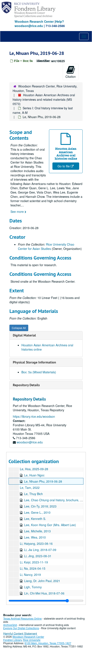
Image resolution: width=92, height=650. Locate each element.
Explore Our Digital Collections (21, 628)
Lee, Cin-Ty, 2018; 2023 (40, 506)
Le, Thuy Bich (33, 494)
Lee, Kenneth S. (35, 518)
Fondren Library (12, 640)
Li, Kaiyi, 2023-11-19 (34, 562)
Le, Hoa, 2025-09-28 (34, 469)
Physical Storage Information (34, 362)
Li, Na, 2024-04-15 (32, 568)
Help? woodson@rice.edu (39, 23)
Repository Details (26, 385)
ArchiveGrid (10, 625)
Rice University (31, 640)
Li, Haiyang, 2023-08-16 (36, 543)
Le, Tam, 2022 (30, 487)
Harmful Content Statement (20, 633)
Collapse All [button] (19, 328)
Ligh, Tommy (33, 587)
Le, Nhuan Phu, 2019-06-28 (43, 481)
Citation (70, 76)
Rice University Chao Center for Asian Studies (46, 246)
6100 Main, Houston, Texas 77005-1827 (48, 643)
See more (17, 211)
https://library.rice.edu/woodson (34, 416)
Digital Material (24, 335)
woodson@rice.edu (30, 442)
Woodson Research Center (34, 21)
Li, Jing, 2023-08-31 (37, 556)
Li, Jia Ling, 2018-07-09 (40, 550)
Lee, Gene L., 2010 (37, 512)
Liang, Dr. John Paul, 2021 (42, 581)
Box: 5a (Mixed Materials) (38, 372)
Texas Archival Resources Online (22, 618)
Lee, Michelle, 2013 (37, 531)
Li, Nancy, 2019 (30, 574)
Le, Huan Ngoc (34, 475)
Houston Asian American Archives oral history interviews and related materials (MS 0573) (44, 99)
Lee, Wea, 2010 (35, 537)
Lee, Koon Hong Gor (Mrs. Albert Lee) (50, 525)
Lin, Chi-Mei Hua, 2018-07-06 (44, 593)
